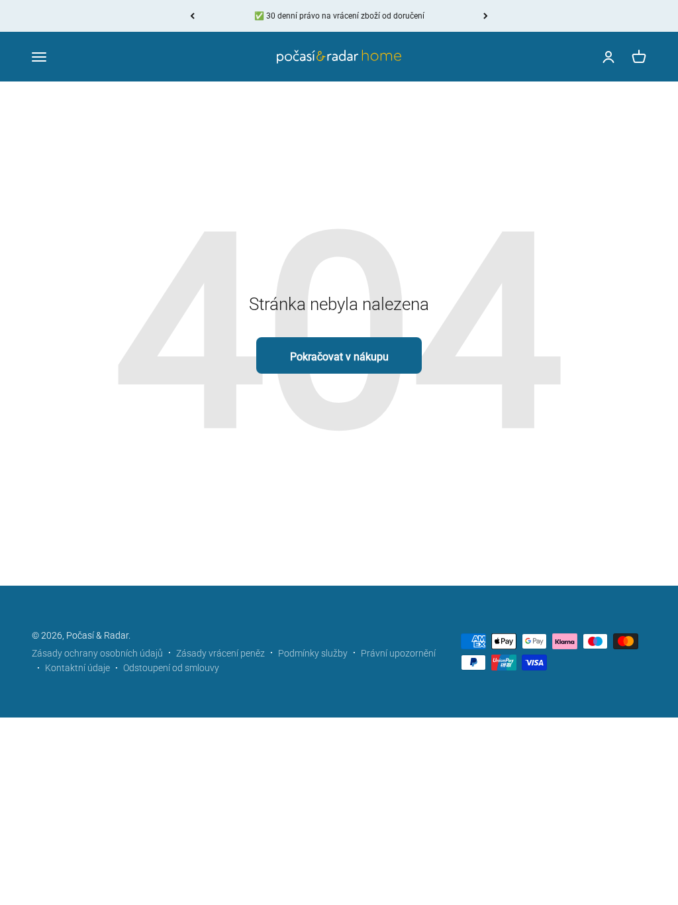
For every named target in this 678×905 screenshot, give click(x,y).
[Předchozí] (192, 16)
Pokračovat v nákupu (339, 356)
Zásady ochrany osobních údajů (97, 653)
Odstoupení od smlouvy (171, 668)
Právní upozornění (398, 653)
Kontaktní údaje (77, 668)
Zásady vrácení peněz (220, 653)
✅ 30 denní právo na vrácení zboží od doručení (339, 16)
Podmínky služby (313, 653)
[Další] (485, 16)
